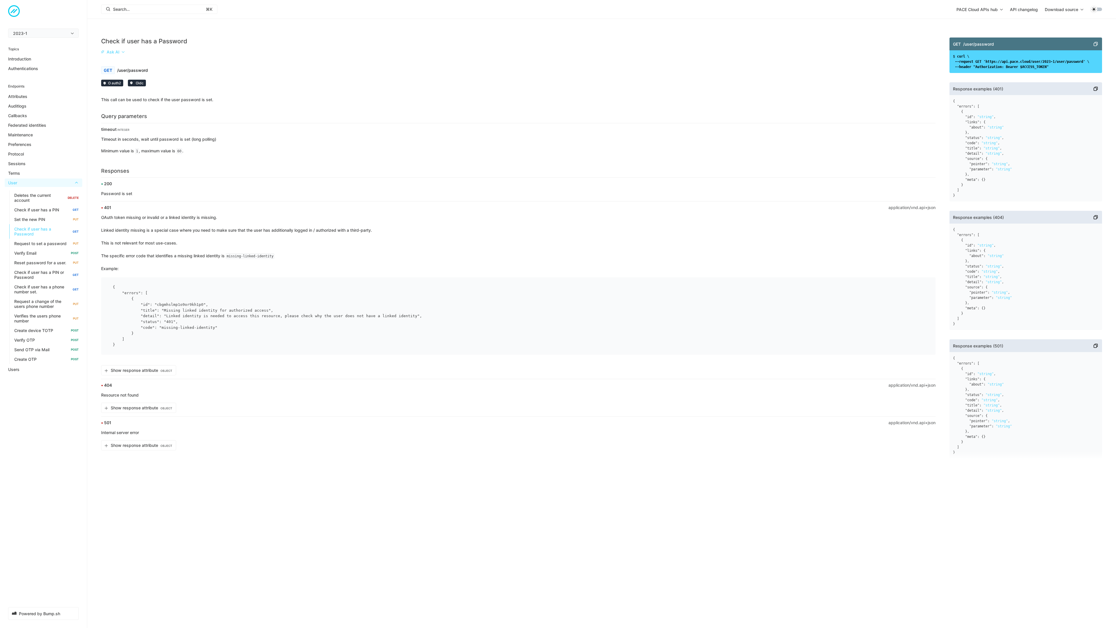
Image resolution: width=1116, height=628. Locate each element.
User (12, 182)
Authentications (23, 68)
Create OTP (46, 359)
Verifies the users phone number (46, 318)
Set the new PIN (46, 219)
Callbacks (17, 115)
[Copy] (1096, 44)
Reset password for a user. (46, 262)
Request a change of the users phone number (46, 304)
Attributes (17, 96)
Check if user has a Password (46, 231)
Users (13, 369)
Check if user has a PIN (46, 209)
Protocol (16, 153)
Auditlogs (17, 106)
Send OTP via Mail (46, 349)
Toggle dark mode (1096, 9)
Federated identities (27, 125)
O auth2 (114, 83)
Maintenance (20, 134)
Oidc (139, 83)
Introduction (19, 58)
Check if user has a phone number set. (46, 289)
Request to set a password (46, 243)
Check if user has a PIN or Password (46, 275)
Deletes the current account (46, 198)
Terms (14, 173)
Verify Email (46, 253)
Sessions (17, 163)
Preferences (19, 144)
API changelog (1024, 9)
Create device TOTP (46, 330)
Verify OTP (46, 340)
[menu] (43, 33)
